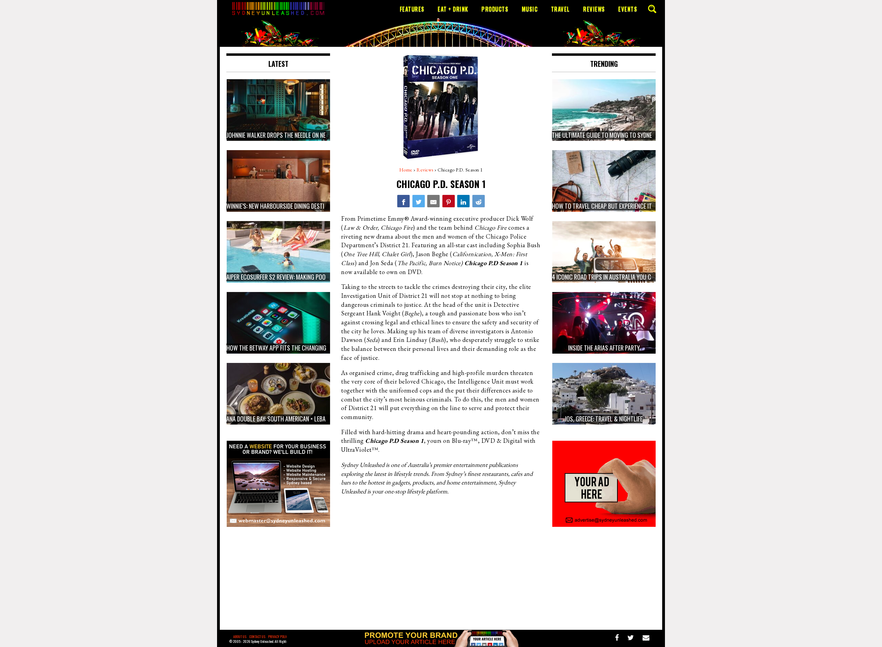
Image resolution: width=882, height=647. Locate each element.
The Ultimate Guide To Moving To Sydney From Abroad (620, 135)
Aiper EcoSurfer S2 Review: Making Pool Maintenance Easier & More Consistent (327, 276)
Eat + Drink (453, 9)
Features (412, 9)
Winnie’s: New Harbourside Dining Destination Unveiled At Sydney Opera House (325, 205)
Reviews (594, 9)
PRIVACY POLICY (278, 636)
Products (494, 9)
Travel (560, 9)
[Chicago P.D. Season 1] (403, 201)
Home (405, 170)
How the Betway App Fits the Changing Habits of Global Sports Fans (315, 347)
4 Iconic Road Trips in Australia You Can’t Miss (613, 276)
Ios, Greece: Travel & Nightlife (604, 418)
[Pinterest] (448, 201)
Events (627, 9)
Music (530, 9)
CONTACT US (257, 636)
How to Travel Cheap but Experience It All (607, 205)
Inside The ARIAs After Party (604, 347)
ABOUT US (239, 636)
